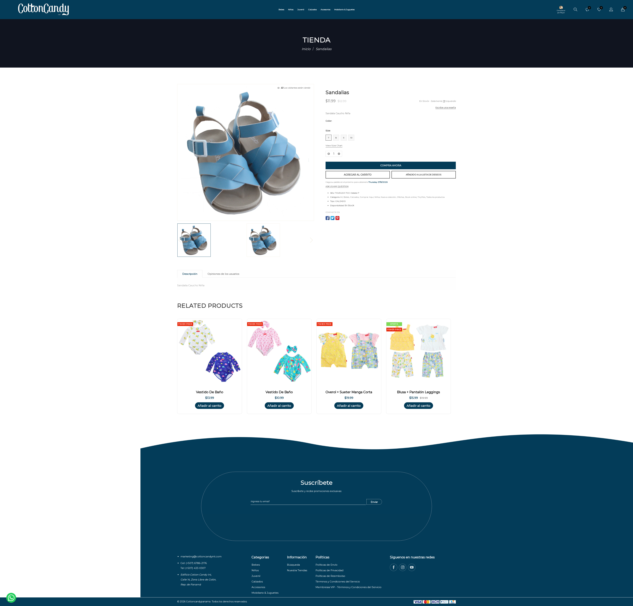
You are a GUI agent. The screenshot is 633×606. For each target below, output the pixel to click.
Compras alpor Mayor (561, 12)
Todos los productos (435, 197)
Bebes (256, 564)
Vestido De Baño (209, 392)
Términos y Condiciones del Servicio (338, 581)
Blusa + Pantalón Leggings (418, 392)
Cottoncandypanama (198, 601)
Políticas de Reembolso (330, 575)
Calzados (354, 197)
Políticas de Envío (326, 564)
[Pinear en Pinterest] (337, 218)
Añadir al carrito (209, 406)
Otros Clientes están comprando (33, 584)
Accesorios (258, 587)
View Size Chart (334, 145)
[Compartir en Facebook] (328, 218)
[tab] (189, 274)
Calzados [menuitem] (312, 9)
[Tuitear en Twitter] (332, 218)
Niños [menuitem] (290, 9)
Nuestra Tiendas (297, 570)
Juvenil (256, 575)
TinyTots (421, 197)
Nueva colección (388, 197)
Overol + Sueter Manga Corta (349, 392)
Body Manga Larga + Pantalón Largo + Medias (37, 592)
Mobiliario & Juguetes (265, 592)
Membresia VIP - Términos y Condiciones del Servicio (348, 587)
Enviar (374, 502)
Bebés (346, 197)
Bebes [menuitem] (281, 9)
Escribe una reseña (446, 107)
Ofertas (400, 197)
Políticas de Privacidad (329, 570)
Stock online (411, 197)
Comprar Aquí (367, 197)
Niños (377, 197)
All (341, 197)
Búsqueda (293, 564)
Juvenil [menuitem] (300, 9)
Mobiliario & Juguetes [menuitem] (344, 9)
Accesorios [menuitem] (325, 9)
